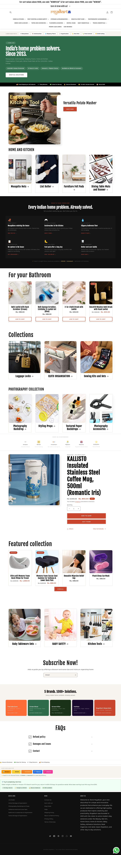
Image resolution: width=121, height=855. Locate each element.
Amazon (6, 771)
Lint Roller (45, 186)
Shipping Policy (49, 812)
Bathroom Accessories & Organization (20, 812)
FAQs (46, 809)
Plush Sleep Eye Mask (100, 576)
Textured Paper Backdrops (74, 427)
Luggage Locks (23, 376)
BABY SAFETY (59, 643)
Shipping (77, 501)
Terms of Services (49, 822)
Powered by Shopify (72, 849)
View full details (98, 529)
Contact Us (47, 800)
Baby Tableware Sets (23, 643)
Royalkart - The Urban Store (57, 849)
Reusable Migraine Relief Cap (74, 577)
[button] (11, 12)
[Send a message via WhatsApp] (116, 850)
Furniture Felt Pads (74, 186)
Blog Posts (47, 806)
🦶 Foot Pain (76, 33)
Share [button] (71, 529)
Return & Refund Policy (51, 815)
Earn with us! (48, 803)
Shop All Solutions (16, 75)
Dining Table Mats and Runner (101, 188)
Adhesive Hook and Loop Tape (18, 809)
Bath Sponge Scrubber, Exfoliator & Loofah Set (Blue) (47, 309)
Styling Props (45, 426)
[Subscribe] (75, 675)
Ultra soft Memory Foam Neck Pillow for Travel (20, 577)
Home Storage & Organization (18, 803)
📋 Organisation (64, 33)
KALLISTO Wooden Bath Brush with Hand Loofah (100, 308)
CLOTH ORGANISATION (59, 376)
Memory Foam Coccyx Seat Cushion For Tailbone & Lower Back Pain (47, 578)
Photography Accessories (100, 427)
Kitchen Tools (95, 643)
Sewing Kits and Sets (95, 376)
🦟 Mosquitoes (24, 33)
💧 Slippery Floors (50, 33)
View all (60, 589)
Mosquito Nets (18, 186)
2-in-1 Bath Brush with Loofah (74, 308)
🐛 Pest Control (87, 33)
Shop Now (70, 109)
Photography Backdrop (20, 427)
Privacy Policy (48, 819)
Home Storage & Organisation (18, 815)
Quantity (69, 505)
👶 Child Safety (100, 33)
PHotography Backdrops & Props (19, 806)
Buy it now (86, 521)
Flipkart (37, 771)
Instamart (27, 771)
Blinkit (16, 771)
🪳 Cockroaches (37, 33)
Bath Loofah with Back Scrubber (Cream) (20, 308)
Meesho (48, 771)
